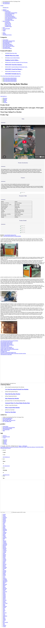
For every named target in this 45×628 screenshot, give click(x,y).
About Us (4, 9)
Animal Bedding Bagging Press (10, 235)
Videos (4, 30)
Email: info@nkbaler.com (7, 418)
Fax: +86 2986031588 (7, 421)
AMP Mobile (24, 445)
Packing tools (7, 22)
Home (4, 32)
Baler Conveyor (8, 24)
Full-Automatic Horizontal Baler (11, 12)
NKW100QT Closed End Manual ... (13, 69)
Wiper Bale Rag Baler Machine (12, 394)
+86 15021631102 (6, 3)
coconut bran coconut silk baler (6, 347)
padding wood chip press (5, 350)
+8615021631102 (6, 474)
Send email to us (3, 96)
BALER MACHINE (39, 447)
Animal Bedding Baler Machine (6, 343)
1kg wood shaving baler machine (6, 341)
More (4, 430)
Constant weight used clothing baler (7, 348)
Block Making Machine (7, 44)
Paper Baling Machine (4, 447)
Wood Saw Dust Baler (10, 412)
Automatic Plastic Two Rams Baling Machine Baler (17, 403)
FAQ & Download (6, 28)
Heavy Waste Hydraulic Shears (11, 18)
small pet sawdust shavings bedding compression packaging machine (13, 353)
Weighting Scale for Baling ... (12, 60)
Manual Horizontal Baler (9, 13)
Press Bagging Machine (9, 20)
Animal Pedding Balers (4, 346)
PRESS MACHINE (22, 447)
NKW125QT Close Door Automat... (13, 64)
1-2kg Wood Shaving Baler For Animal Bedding (12, 236)
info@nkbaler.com (6, 2)
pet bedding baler (3, 351)
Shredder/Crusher (8, 26)
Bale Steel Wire (8, 23)
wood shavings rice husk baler (6, 354)
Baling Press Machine (31, 447)
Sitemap (20, 445)
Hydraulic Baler (6, 10)
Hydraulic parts (8, 25)
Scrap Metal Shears (8, 19)
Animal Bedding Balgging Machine (7, 344)
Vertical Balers (8, 11)
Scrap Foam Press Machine (10, 16)
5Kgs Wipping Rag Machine (12, 398)
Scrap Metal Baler (8, 14)
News (4, 27)
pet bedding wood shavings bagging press (8, 352)
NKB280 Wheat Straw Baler (12, 55)
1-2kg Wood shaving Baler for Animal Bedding (9, 340)
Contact (4, 29)
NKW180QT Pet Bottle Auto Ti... (13, 73)
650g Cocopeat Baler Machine (12, 407)
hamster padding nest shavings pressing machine (9, 349)
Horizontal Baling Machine (5, 448)
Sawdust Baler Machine (9, 15)
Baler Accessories (6, 21)
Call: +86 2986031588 (7, 419)
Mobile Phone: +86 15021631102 (9, 420)
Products (4, 33)
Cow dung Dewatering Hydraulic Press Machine (16, 389)
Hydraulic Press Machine (14, 447)
